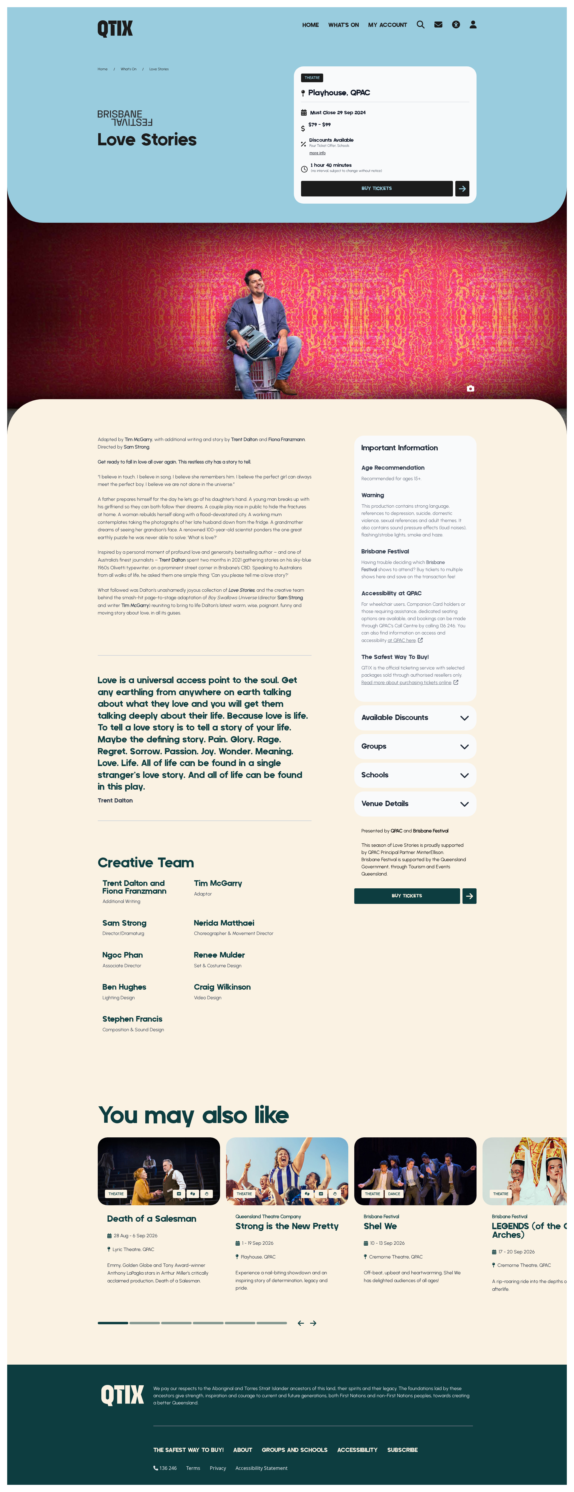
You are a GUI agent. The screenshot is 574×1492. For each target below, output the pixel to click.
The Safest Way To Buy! (188, 1450)
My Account (387, 25)
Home (311, 25)
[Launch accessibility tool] (456, 25)
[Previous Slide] (301, 1323)
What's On (343, 25)
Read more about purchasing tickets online (406, 682)
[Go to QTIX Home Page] (115, 29)
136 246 (447, 625)
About (242, 1450)
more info (317, 152)
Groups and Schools (295, 1450)
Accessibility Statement (262, 1468)
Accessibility (357, 1450)
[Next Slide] (313, 1323)
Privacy (218, 1468)
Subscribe (402, 1450)
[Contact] (438, 25)
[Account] (473, 25)
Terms (193, 1468)
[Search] (421, 25)
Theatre (312, 78)
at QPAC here (402, 640)
